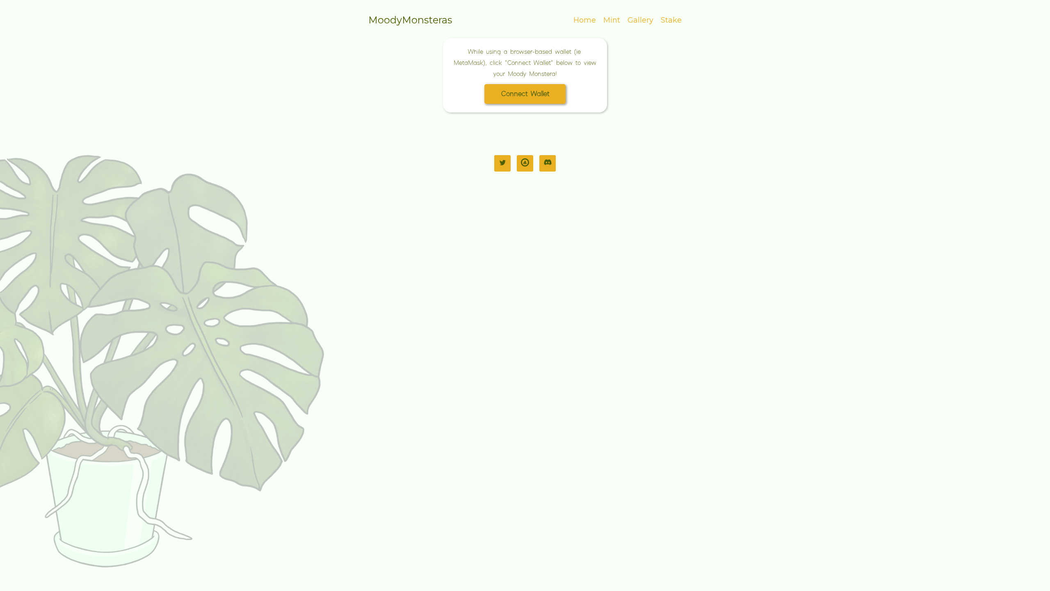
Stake (671, 20)
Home (584, 20)
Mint (611, 20)
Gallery (640, 20)
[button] (525, 94)
